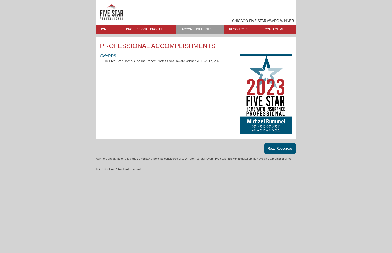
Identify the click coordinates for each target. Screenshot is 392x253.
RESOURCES (238, 29)
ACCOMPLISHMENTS (197, 29)
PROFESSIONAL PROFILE (144, 29)
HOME (104, 29)
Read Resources (280, 148)
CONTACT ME (274, 29)
